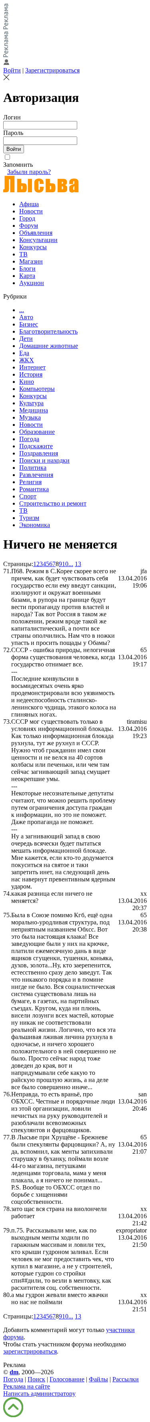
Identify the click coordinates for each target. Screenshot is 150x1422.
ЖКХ (26, 360)
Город (27, 218)
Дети (26, 338)
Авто (26, 317)
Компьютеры (37, 388)
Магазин (31, 261)
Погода (29, 439)
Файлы (98, 1379)
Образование (37, 431)
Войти (12, 70)
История (30, 374)
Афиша (29, 204)
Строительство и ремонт (52, 503)
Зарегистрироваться (52, 70)
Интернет (32, 367)
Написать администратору (39, 1393)
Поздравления (38, 453)
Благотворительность (48, 331)
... (21, 310)
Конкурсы (33, 247)
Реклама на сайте (26, 1386)
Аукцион (31, 282)
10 (65, 564)
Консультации (38, 239)
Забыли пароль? (29, 171)
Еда (24, 353)
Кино (26, 381)
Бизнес (28, 324)
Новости (31, 211)
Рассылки (125, 1379)
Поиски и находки (44, 460)
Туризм (29, 517)
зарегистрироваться (30, 1351)
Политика (32, 467)
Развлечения (36, 474)
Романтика (34, 489)
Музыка (30, 417)
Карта (27, 275)
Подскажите (36, 446)
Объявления (35, 232)
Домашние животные (48, 345)
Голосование (67, 1379)
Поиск (36, 1379)
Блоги (27, 268)
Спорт (27, 496)
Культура (31, 403)
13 (78, 564)
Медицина (33, 410)
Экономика (34, 525)
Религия (30, 482)
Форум (28, 225)
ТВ (23, 254)
